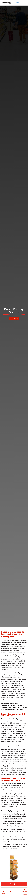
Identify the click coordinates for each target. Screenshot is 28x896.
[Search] (24, 894)
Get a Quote (14, 318)
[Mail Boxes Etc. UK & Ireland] (10, 2)
